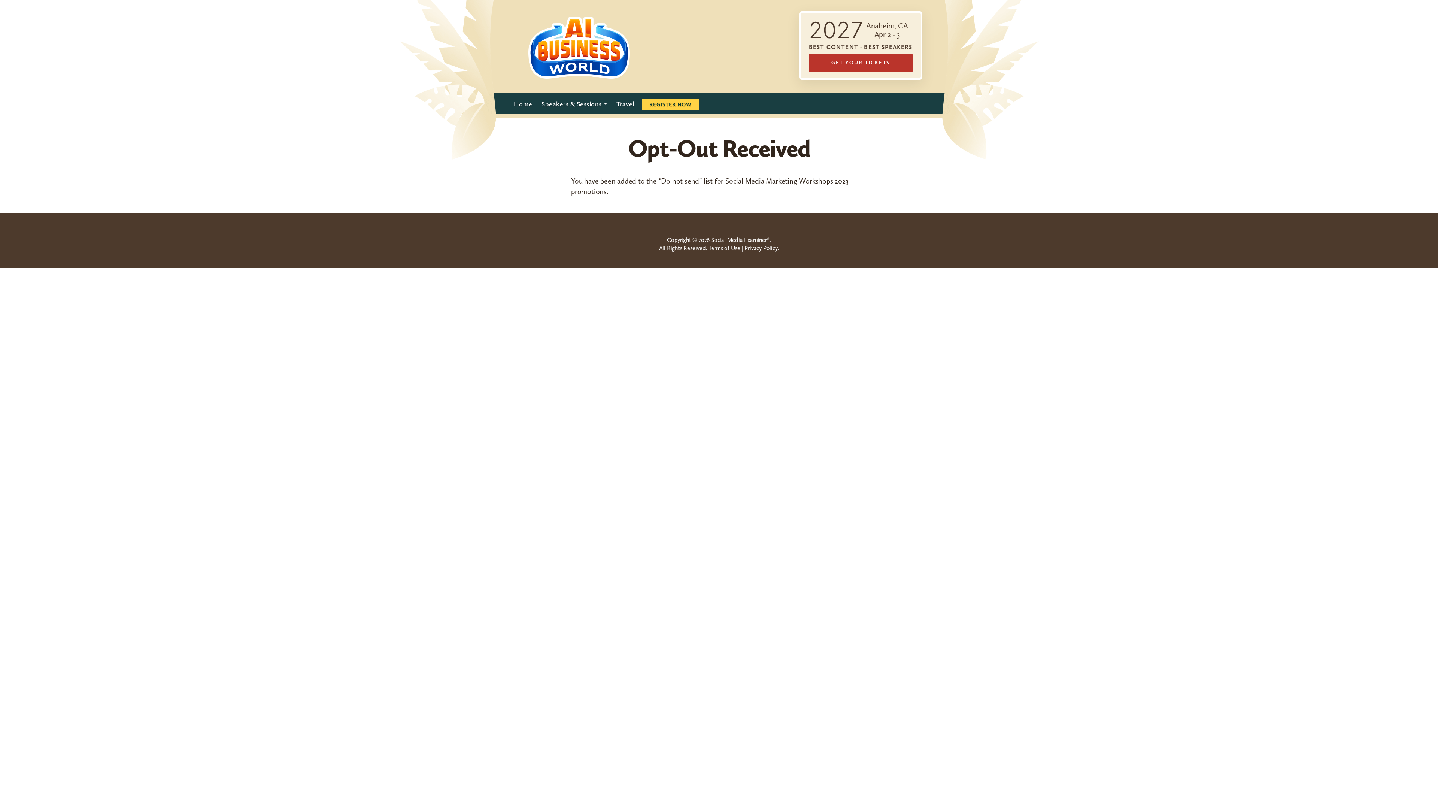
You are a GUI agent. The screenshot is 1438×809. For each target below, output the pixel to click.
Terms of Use (724, 248)
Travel (625, 104)
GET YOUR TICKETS (860, 63)
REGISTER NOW (670, 104)
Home (523, 104)
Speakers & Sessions (571, 104)
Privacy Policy (760, 248)
